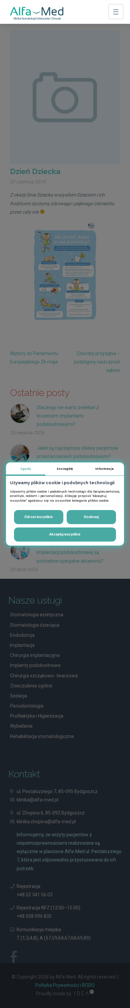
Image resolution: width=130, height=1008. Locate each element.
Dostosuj (91, 517)
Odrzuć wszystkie (38, 517)
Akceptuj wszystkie (64, 534)
